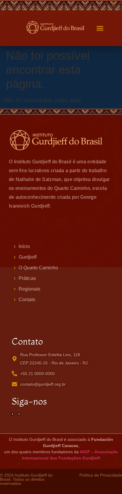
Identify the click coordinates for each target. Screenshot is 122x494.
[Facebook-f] (12, 414)
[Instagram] (19, 414)
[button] (100, 28)
